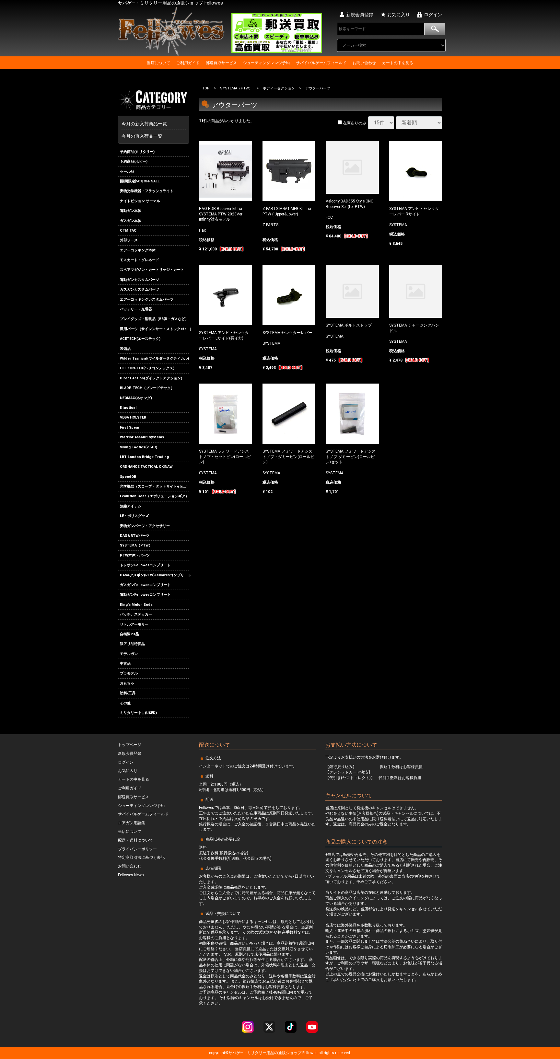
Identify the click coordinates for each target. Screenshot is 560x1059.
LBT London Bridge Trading (144, 457)
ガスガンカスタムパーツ (139, 289)
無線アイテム (130, 506)
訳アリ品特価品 (132, 644)
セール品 (127, 171)
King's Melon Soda (136, 605)
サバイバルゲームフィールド (321, 63)
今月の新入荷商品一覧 (152, 123)
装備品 (125, 349)
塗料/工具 (127, 693)
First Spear (130, 427)
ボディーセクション (279, 88)
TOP (206, 88)
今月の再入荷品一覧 (142, 136)
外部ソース (129, 240)
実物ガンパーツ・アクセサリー (145, 526)
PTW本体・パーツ (135, 555)
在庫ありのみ (354, 123)
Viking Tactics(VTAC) (138, 447)
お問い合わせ (364, 63)
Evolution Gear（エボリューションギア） (154, 496)
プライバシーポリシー (137, 849)
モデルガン (129, 654)
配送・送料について (135, 840)
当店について (158, 63)
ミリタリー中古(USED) (138, 713)
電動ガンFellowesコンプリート (145, 595)
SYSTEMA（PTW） (136, 546)
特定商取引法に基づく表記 (141, 858)
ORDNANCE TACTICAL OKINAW (146, 467)
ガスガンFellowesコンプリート (145, 585)
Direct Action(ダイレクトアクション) (151, 378)
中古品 (125, 664)
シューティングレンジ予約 (266, 63)
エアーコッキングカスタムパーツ (146, 299)
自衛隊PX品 (129, 634)
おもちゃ (127, 683)
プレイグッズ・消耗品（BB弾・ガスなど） (154, 319)
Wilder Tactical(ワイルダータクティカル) (154, 358)
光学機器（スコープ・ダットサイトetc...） (154, 486)
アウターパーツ (317, 88)
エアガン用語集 (131, 823)
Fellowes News (131, 875)
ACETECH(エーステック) (140, 339)
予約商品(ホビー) (133, 161)
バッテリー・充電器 (136, 309)
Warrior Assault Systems (142, 437)
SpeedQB (128, 477)
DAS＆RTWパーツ (134, 536)
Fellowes (309, 1053)
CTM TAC (128, 230)
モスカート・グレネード (139, 260)
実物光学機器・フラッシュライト (146, 191)
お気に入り (398, 14)
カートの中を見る (397, 63)
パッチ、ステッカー (136, 614)
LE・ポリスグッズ (134, 516)
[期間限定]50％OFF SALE (139, 181)
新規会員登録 (359, 14)
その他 (125, 703)
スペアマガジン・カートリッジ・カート (152, 270)
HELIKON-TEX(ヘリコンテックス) (147, 368)
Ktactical (128, 408)
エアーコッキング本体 (138, 250)
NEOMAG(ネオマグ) (136, 398)
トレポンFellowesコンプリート (145, 565)
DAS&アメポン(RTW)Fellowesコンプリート (154, 575)
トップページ (129, 745)
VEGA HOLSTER (133, 417)
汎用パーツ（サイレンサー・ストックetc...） (154, 329)
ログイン (433, 14)
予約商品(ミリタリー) (137, 152)
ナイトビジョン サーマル (140, 201)
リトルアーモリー (134, 624)
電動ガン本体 (130, 211)
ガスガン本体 (130, 221)
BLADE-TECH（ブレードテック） (147, 388)
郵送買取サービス (221, 63)
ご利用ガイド (188, 63)
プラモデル (129, 674)
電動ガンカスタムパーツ (139, 280)
